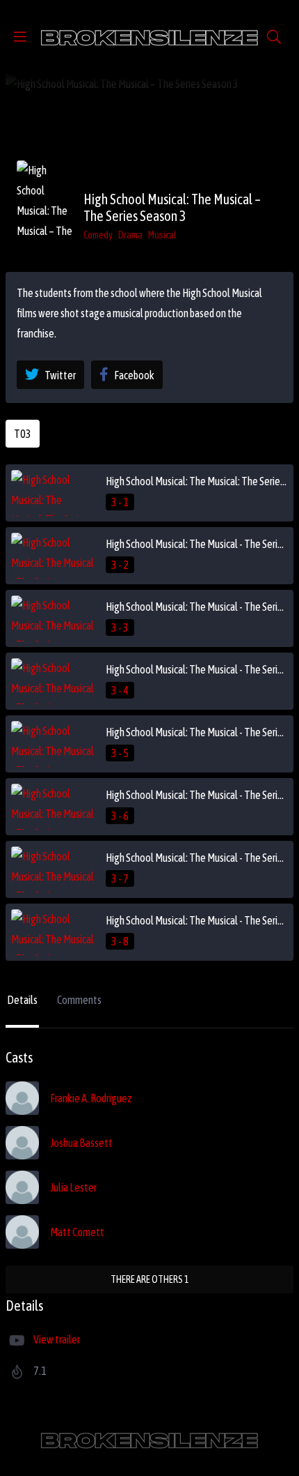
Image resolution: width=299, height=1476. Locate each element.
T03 (22, 433)
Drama (130, 235)
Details (22, 1000)
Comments (79, 1000)
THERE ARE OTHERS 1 (150, 1279)
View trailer (56, 1339)
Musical (162, 235)
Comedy (98, 235)
